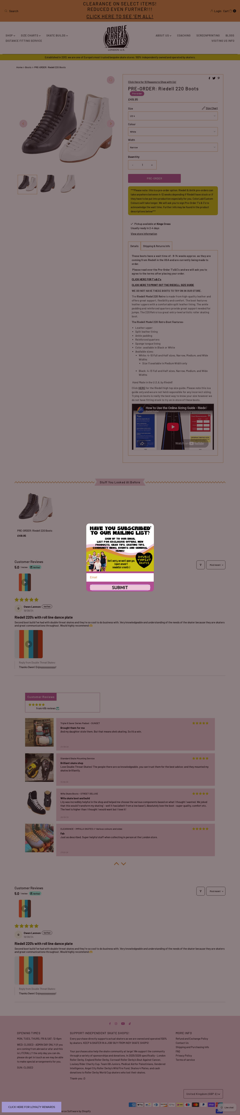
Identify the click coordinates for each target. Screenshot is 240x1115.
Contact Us (182, 1042)
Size (130, 108)
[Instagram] (116, 1023)
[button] (29, 644)
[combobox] (41, 10)
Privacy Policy (184, 1055)
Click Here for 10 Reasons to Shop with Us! (152, 81)
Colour (132, 124)
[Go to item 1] (25, 582)
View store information (144, 233)
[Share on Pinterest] (219, 78)
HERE (141, 388)
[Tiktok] (130, 1023)
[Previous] (23, 123)
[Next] (111, 123)
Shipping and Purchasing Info (192, 1047)
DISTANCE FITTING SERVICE (24, 40)
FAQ (178, 1051)
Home (19, 67)
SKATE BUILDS (56, 35)
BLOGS (230, 35)
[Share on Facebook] (210, 78)
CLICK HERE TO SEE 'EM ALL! (120, 16)
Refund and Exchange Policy (192, 1038)
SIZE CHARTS (30, 35)
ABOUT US (163, 35)
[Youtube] (123, 1023)
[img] (37, 704)
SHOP (10, 35)
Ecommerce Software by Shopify (72, 1111)
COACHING (184, 35)
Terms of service (185, 1059)
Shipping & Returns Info (156, 246)
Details (134, 246)
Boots (28, 67)
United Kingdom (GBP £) (202, 1093)
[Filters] (200, 564)
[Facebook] (110, 1023)
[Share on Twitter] (214, 78)
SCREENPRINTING (208, 35)
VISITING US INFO (223, 40)
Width (131, 139)
